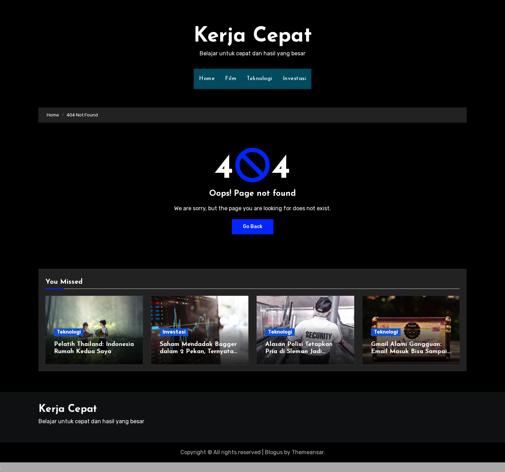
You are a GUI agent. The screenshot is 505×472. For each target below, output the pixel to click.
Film (230, 78)
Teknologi (259, 78)
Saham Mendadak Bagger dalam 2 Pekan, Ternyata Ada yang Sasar (198, 351)
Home (207, 78)
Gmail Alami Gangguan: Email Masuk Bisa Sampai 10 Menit (409, 351)
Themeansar (308, 452)
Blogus (274, 452)
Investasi (294, 78)
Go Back (252, 226)
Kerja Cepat (252, 36)
